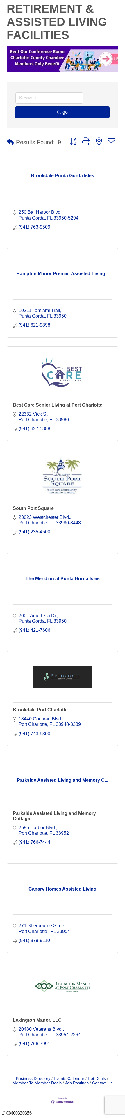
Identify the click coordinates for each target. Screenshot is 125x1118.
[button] (10, 142)
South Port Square (33, 508)
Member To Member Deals (37, 1083)
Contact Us (102, 1083)
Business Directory (33, 1078)
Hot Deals (97, 1078)
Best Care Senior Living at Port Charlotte (57, 405)
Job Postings (77, 1083)
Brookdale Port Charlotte (40, 709)
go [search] (65, 112)
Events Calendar (69, 1078)
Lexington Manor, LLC (37, 1020)
